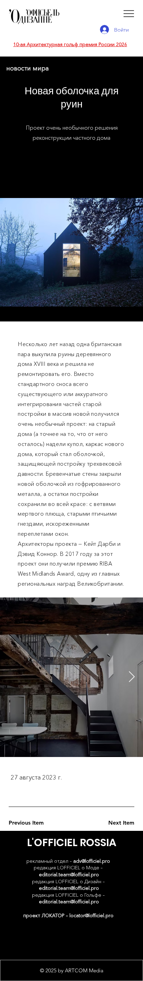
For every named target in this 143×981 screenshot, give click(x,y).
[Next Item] (131, 677)
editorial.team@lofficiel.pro (69, 874)
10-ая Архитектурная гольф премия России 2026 (70, 44)
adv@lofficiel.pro (91, 861)
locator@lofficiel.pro (91, 915)
